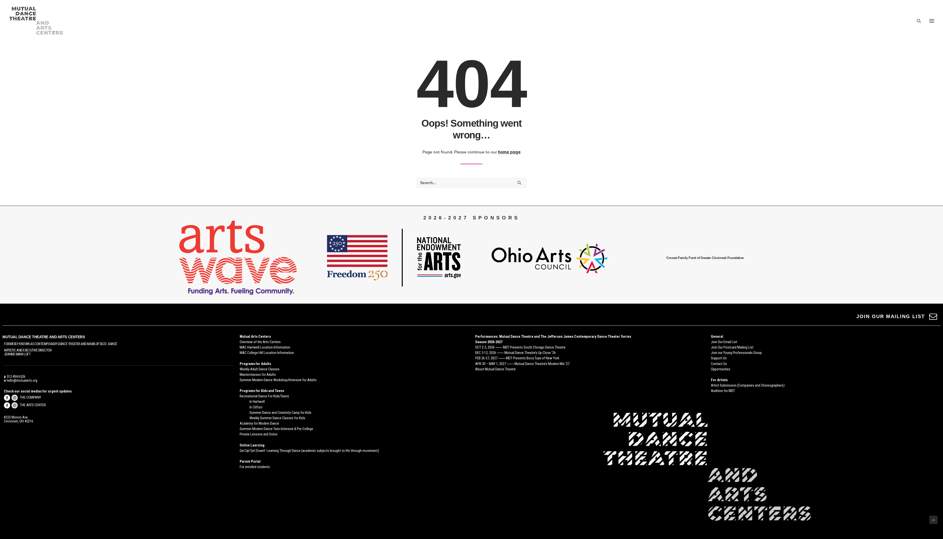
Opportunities (720, 369)
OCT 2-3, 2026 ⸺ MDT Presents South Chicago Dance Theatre (520, 347)
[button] (931, 20)
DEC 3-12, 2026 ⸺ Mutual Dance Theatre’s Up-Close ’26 (515, 352)
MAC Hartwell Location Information (265, 347)
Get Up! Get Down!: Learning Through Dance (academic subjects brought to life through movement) (309, 450)
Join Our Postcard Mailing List (732, 347)
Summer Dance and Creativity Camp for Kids (280, 412)
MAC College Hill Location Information (267, 352)
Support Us (719, 358)
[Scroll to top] (933, 519)
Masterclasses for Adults (258, 374)
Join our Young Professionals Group (736, 352)
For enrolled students (255, 467)
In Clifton (256, 407)
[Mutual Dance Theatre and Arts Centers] (36, 21)
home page (509, 152)
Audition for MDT (723, 391)
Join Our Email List (724, 342)
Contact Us (719, 364)
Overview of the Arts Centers (260, 342)
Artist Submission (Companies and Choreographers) (748, 385)
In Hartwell (257, 401)
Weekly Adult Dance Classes (259, 369)
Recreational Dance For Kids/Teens (264, 396)
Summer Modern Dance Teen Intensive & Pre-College (276, 429)
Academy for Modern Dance (259, 423)
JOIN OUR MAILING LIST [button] (890, 316)
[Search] (916, 21)
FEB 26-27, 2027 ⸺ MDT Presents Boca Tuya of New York (517, 358)
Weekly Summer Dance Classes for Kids (277, 418)
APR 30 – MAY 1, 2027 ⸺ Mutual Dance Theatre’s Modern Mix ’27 (522, 364)
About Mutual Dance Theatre (495, 369)
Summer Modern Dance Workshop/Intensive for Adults (278, 380)
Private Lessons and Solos (258, 434)
